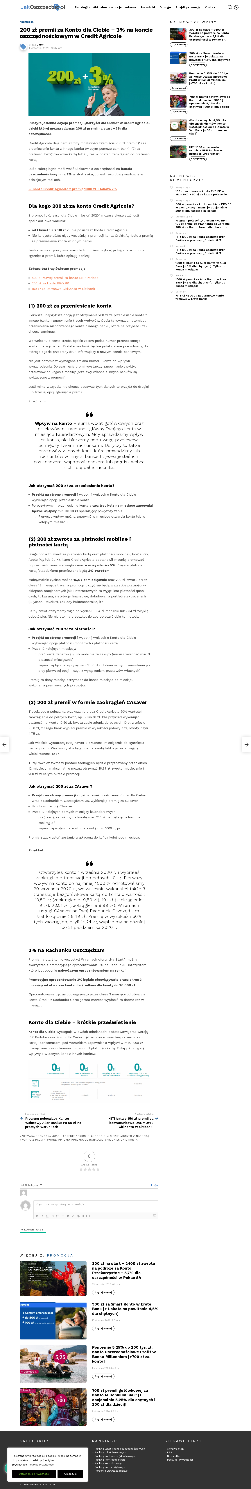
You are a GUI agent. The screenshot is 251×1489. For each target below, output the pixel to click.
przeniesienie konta (122, 1139)
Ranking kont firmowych (109, 1463)
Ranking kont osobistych (110, 1459)
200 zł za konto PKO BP (50, 283)
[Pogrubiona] (37, 1216)
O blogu (165, 7)
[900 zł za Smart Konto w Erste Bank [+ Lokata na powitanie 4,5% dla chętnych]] (53, 1320)
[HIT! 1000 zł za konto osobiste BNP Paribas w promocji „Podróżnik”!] (178, 152)
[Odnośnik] (78, 1216)
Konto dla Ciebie (106, 1136)
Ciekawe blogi (175, 1448)
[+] (88, 1216)
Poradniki (148, 7)
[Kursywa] (42, 1216)
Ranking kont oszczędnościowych (115, 1456)
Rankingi (81, 7)
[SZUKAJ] (230, 7)
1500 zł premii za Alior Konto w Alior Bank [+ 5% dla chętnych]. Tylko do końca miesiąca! (200, 266)
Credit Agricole (77, 1136)
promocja (60, 1255)
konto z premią (33, 1139)
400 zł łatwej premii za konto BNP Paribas (65, 278)
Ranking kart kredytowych (110, 1467)
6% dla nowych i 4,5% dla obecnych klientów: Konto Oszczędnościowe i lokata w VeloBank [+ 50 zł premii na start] (209, 127)
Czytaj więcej (103, 1292)
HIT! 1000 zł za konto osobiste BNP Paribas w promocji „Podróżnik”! (206, 150)
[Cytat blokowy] (68, 1216)
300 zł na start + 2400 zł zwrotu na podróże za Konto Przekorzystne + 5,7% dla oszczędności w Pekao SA (123, 1270)
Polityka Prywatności (41, 1464)
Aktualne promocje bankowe (114, 7)
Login (154, 1184)
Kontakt (211, 7)
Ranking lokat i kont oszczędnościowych (120, 1448)
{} (83, 1216)
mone (53, 1139)
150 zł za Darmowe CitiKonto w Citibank (63, 289)
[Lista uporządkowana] (57, 1216)
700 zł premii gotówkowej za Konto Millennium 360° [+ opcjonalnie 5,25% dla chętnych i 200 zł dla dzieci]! (123, 1397)
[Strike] (52, 1216)
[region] (47, 1465)
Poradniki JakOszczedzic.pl (111, 1470)
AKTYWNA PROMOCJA (36, 1136)
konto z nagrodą (135, 1136)
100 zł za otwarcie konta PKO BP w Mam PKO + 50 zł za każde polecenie (201, 193)
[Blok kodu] (73, 1216)
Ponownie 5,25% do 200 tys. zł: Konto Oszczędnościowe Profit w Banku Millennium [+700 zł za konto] (124, 1354)
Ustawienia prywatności (34, 1473)
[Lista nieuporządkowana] (62, 1216)
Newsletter (173, 1456)
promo (65, 1139)
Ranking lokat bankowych (110, 1452)
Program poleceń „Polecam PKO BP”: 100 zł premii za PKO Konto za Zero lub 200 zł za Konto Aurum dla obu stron (202, 224)
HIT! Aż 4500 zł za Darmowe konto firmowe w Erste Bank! (199, 297)
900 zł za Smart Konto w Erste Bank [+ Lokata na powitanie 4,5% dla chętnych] (125, 1309)
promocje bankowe (88, 1139)
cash (58, 1136)
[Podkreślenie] (47, 1216)
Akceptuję (70, 1473)
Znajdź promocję (187, 7)
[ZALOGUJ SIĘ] (236, 7)
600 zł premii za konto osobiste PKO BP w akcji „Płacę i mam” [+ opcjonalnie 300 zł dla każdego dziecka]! (203, 207)
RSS (169, 1452)
